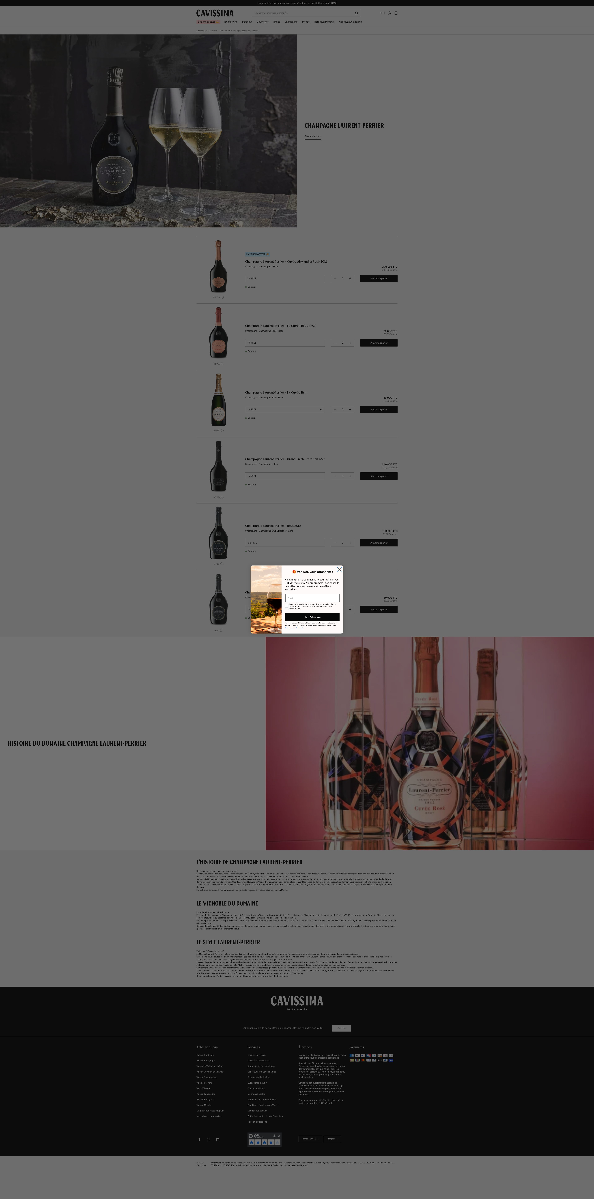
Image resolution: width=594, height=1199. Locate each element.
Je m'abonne (313, 617)
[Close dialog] (339, 569)
